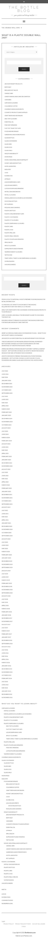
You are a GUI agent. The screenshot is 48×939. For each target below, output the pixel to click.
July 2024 (5, 431)
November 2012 (7, 697)
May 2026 (5, 377)
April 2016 (5, 659)
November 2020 (7, 529)
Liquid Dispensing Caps (12, 182)
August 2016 (6, 646)
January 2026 (6, 380)
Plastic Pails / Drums (12, 236)
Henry (4, 333)
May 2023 (5, 450)
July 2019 (5, 574)
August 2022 (6, 469)
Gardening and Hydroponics (15, 134)
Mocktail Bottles (11, 201)
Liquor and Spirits (11, 185)
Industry (8, 169)
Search (24, 69)
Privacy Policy (8, 924)
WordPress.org (7, 903)
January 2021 (6, 523)
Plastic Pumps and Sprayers (14, 239)
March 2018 (6, 608)
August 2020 (6, 539)
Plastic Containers (11, 217)
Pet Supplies (9, 204)
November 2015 (7, 672)
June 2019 (5, 577)
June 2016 (5, 653)
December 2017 (7, 618)
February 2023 (7, 456)
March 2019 (6, 580)
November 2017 (7, 621)
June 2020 (5, 545)
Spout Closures (10, 245)
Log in (4, 894)
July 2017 (5, 628)
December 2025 (7, 383)
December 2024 (7, 418)
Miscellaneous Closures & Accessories (18, 198)
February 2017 (7, 634)
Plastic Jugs (9, 229)
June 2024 (5, 434)
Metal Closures (10, 195)
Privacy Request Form (23, 924)
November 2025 (7, 387)
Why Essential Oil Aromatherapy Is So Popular (28, 338)
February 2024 (7, 441)
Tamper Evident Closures (13, 252)
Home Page (8, 157)
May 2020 (5, 548)
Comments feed (7, 900)
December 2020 (7, 526)
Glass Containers (11, 141)
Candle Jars (9, 93)
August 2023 (6, 444)
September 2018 (7, 593)
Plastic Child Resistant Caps (14, 214)
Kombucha (9, 176)
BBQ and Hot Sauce (11, 90)
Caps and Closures (11, 103)
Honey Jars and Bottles (13, 163)
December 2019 (7, 561)
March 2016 (6, 662)
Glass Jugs (8, 147)
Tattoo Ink (8, 255)
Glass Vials (8, 150)
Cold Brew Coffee (11, 106)
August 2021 (6, 507)
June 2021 (5, 513)
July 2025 (5, 396)
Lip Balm (7, 179)
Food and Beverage (12, 131)
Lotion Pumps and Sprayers (14, 188)
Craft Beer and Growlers (14, 115)
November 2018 (7, 589)
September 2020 (7, 536)
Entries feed (6, 897)
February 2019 (7, 583)
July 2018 (5, 599)
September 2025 (7, 393)
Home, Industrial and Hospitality (16, 160)
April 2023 (5, 453)
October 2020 (6, 532)
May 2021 (5, 517)
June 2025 (5, 399)
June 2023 (5, 447)
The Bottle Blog (24, 9)
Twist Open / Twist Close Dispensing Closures (20, 258)
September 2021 (7, 504)
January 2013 (6, 691)
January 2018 (6, 615)
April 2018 (5, 605)
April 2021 (5, 520)
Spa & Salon (9, 242)
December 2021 (7, 494)
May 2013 (5, 688)
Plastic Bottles (10, 210)
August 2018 (6, 596)
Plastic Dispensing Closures (14, 223)
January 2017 (6, 637)
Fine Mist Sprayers (11, 125)
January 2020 (6, 558)
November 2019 (7, 564)
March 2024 (6, 437)
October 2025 (6, 390)
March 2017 (6, 631)
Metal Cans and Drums (12, 191)
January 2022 (6, 491)
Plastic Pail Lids (10, 233)
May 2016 (5, 656)
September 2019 (7, 567)
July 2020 (5, 542)
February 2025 (7, 412)
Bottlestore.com (30, 932)
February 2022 (7, 488)
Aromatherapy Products (13, 84)
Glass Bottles (9, 138)
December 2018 (7, 586)
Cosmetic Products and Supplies (16, 112)
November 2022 (7, 466)
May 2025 (5, 402)
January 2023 (6, 460)
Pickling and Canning (12, 207)
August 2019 (6, 570)
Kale (17, 936)
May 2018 (5, 602)
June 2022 (5, 475)
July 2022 (5, 472)
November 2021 (7, 498)
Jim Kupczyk (6, 338)
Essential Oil (9, 122)
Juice (6, 172)
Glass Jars (8, 144)
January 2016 (6, 666)
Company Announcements (14, 109)
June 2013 (5, 685)
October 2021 (6, 501)
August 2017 (6, 624)
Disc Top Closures (11, 119)
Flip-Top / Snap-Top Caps (13, 128)
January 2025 (6, 415)
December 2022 (7, 463)
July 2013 (5, 681)
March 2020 (6, 551)
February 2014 (7, 678)
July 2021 (5, 510)
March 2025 (6, 409)
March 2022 (6, 485)
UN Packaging (9, 261)
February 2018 (7, 612)
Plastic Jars (9, 226)
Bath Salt (8, 87)
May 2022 (5, 478)
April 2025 (5, 406)
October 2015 (6, 675)
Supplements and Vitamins (14, 248)
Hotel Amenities (10, 166)
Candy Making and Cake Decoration (17, 96)
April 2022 (5, 482)
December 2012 (7, 694)
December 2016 (7, 640)
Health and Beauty (11, 153)
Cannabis (8, 100)
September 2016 (7, 643)
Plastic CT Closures (11, 220)
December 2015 (7, 669)
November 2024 (7, 421)
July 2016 (5, 650)
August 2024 (6, 428)
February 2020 (7, 555)
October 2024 (6, 425)
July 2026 (5, 371)
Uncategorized (10, 264)
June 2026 (5, 374)
